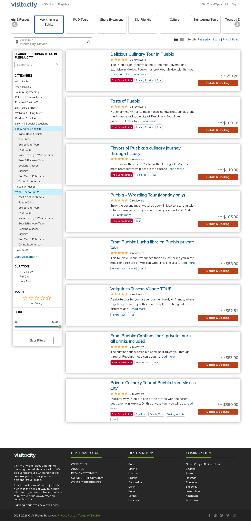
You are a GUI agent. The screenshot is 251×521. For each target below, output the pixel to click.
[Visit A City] (25, 455)
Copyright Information (87, 477)
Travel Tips (214, 4)
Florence (133, 500)
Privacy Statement (84, 473)
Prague (132, 477)
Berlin (132, 486)
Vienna (132, 468)
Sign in (236, 4)
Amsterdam (135, 482)
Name (235, 39)
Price (226, 39)
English (62, 4)
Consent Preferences (86, 482)
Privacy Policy (66, 515)
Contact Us (79, 464)
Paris (131, 464)
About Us (77, 468)
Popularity (204, 39)
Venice (132, 495)
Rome (132, 491)
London (133, 473)
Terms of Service (89, 515)
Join (227, 4)
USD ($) (47, 4)
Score (216, 39)
